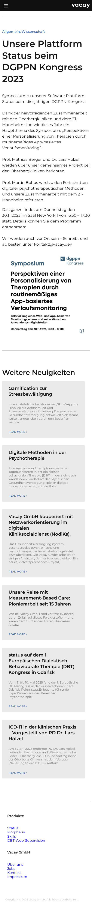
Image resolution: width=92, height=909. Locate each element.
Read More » (18, 431)
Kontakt (14, 873)
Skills (11, 836)
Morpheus (16, 832)
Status (12, 828)
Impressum (17, 877)
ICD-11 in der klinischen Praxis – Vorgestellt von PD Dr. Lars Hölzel (42, 732)
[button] (5, 5)
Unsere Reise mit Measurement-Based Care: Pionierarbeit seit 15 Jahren (40, 598)
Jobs (11, 869)
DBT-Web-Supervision (26, 840)
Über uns (15, 864)
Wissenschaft (33, 32)
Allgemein (11, 32)
